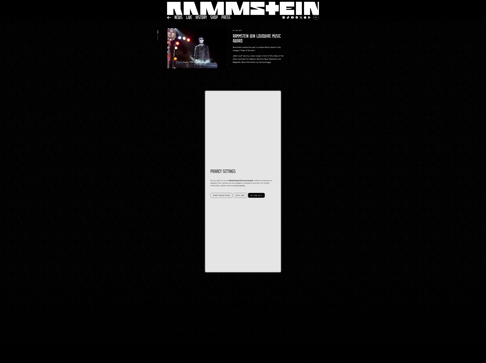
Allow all (256, 195)
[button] (197, 59)
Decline (240, 195)
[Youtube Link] (292, 17)
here (269, 62)
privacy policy (239, 185)
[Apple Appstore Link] (305, 17)
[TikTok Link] (288, 17)
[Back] (169, 17)
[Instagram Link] (283, 17)
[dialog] (243, 181)
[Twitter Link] (301, 17)
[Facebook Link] (296, 17)
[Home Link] (243, 8)
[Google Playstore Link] (309, 17)
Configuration (221, 195)
